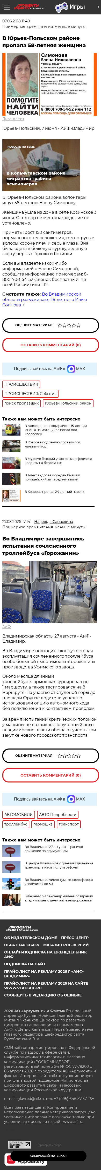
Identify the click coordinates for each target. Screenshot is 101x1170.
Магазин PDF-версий (66, 945)
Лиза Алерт (13, 119)
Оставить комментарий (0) (50, 345)
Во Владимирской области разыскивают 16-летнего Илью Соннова (44, 299)
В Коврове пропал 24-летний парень (54, 492)
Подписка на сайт (25, 964)
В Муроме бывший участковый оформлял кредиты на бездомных (58, 461)
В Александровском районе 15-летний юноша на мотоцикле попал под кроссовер (56, 430)
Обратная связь (21, 945)
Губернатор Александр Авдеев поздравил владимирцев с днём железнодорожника (59, 898)
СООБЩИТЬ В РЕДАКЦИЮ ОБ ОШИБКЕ (43, 995)
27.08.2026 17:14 (16, 521)
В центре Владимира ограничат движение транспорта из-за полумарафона (59, 865)
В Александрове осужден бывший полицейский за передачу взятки (52, 477)
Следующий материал (48, 1156)
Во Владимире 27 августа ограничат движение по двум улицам (54, 849)
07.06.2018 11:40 (16, 21)
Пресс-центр (75, 937)
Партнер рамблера (49, 1145)
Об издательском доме (30, 937)
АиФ (6, 626)
